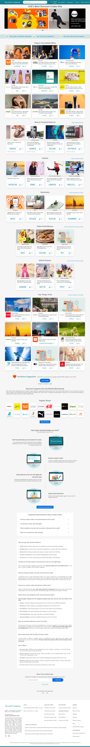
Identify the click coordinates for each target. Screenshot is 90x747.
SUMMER (17, 343)
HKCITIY (71, 368)
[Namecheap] (80, 414)
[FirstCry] (80, 406)
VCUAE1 (71, 91)
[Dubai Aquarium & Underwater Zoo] (8, 364)
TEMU (13, 60)
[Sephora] (41, 406)
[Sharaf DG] (62, 111)
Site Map (75, 714)
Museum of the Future (44, 362)
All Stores (75, 717)
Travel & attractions (25, 614)
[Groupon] (8, 339)
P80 (17, 91)
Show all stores (45, 422)
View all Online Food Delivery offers (73, 226)
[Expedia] (35, 314)
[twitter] (6, 736)
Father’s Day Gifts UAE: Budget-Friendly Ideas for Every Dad (39, 733)
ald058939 (17, 66)
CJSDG (71, 115)
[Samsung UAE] (57, 414)
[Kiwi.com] (35, 87)
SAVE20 (71, 318)
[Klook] (35, 339)
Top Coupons (61, 2)
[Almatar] (35, 111)
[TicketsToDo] (8, 314)
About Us (75, 707)
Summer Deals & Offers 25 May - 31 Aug (33, 707)
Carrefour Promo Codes (49, 707)
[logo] (12, 2)
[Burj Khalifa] (62, 314)
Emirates (68, 362)
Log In (50, 383)
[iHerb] (8, 111)
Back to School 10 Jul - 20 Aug (31, 710)
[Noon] (62, 87)
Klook (40, 337)
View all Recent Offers (77, 122)
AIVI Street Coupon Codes (50, 717)
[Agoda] (33, 406)
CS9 (17, 115)
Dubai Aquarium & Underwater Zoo (20, 362)
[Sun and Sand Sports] (65, 406)
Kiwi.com (41, 85)
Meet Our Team (76, 710)
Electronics (23, 605)
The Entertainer (70, 60)
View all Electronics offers (76, 192)
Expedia (40, 313)
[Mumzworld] (49, 414)
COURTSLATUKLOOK (45, 343)
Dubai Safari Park (70, 337)
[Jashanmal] (33, 414)
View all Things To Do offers (75, 295)
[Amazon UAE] (9, 406)
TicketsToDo (14, 313)
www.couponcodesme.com (79, 733)
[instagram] (9, 736)
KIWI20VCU (44, 91)
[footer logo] (13, 706)
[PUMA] (41, 414)
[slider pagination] (38, 30)
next (83, 18)
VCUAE (44, 115)
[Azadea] (8, 87)
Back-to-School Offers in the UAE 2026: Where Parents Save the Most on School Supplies (45, 727)
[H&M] (49, 406)
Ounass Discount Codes (49, 710)
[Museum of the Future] (35, 364)
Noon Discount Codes (49, 714)
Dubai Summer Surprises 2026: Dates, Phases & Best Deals (38, 730)
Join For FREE (45, 380)
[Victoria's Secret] (57, 406)
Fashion (22, 603)
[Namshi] (35, 62)
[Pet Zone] (73, 414)
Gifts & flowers (24, 611)
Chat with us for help (63, 720)
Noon (67, 85)
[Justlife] (25, 414)
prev (6, 18)
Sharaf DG (68, 110)
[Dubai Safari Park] (62, 339)
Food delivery (23, 608)
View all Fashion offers (77, 158)
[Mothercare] (65, 414)
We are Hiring (62, 714)
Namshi (40, 60)
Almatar (40, 110)
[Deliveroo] (9, 414)
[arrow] (89, 373)
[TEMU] (8, 62)
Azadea (13, 85)
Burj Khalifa (69, 313)
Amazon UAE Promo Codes (50, 720)
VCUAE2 (44, 66)
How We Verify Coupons (78, 726)
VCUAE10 (71, 66)
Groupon (13, 337)
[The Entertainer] (62, 62)
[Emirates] (62, 364)
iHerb (12, 110)
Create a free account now (45, 507)
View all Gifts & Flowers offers (75, 261)
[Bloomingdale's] (17, 414)
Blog (74, 723)
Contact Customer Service (65, 707)
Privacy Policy (45, 684)
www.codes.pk (76, 736)
